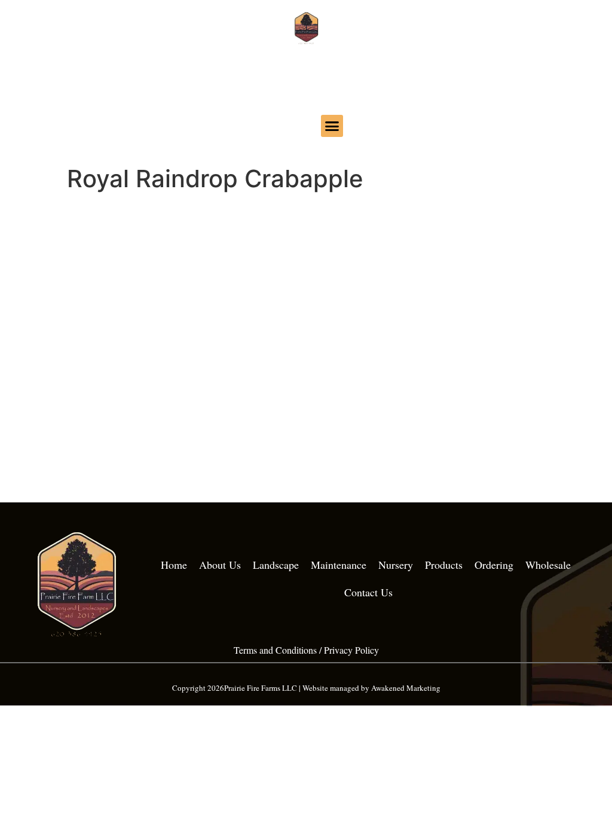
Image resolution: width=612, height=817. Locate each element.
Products (444, 564)
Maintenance (338, 564)
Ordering (494, 564)
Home (174, 564)
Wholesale (548, 564)
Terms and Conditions (275, 650)
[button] (332, 126)
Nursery (395, 564)
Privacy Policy (351, 650)
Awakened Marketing (405, 687)
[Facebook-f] (280, 124)
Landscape (276, 564)
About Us (220, 564)
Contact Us (368, 592)
